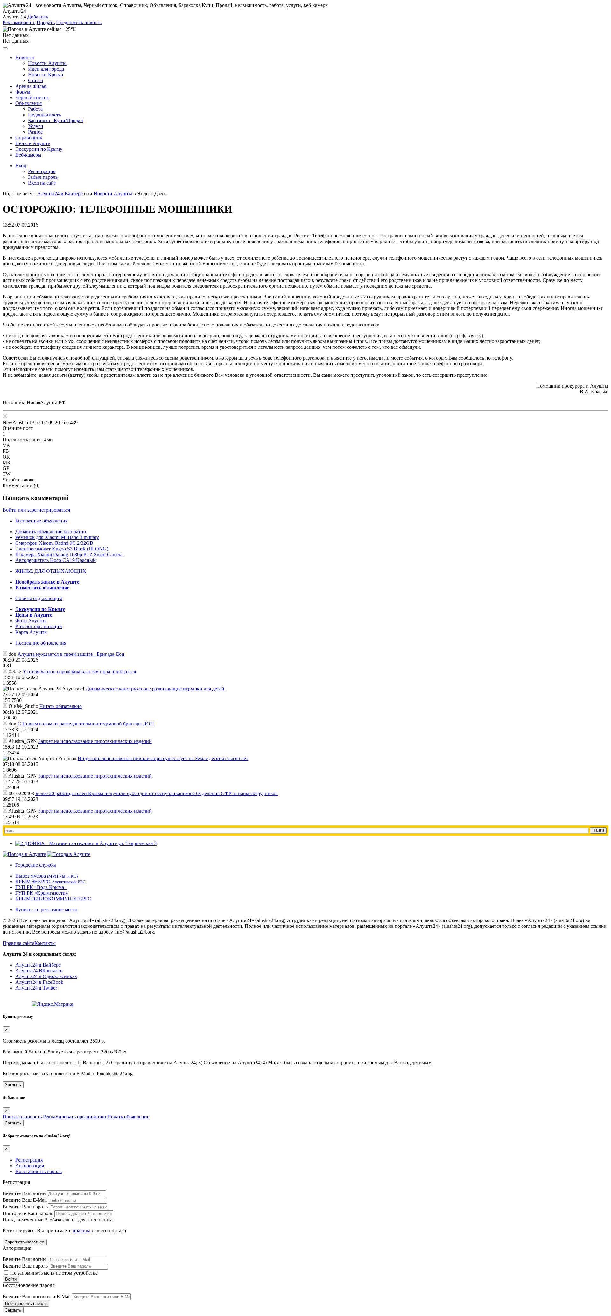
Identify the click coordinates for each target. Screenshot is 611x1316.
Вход (20, 165)
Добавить (37, 16)
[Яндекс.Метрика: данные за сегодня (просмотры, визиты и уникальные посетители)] (52, 1004)
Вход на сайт (42, 183)
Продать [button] (46, 22)
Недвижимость (44, 114)
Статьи (35, 80)
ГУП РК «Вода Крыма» (41, 887)
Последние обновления (40, 643)
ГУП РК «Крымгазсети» (41, 893)
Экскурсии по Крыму (38, 149)
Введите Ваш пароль (25, 1206)
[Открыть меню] (5, 48)
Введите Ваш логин (24, 1193)
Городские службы (35, 865)
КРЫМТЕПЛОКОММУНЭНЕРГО (53, 898)
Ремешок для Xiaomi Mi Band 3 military (57, 537)
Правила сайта (18, 943)
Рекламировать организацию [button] (74, 1116)
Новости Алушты (47, 63)
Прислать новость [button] (22, 1116)
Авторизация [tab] (29, 1165)
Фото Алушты (30, 620)
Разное (35, 132)
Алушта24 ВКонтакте (38, 970)
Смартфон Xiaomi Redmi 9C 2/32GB (54, 543)
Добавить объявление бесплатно (50, 531)
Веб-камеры (28, 155)
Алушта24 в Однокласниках (46, 976)
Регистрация (41, 171)
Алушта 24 (14, 16)
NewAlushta (15, 422)
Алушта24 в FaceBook (39, 982)
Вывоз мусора (46, 875)
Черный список (32, 97)
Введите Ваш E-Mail (25, 1200)
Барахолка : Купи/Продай (55, 120)
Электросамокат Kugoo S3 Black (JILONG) (61, 548)
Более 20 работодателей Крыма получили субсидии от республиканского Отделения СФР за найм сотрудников (156, 793)
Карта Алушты (31, 632)
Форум (22, 91)
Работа (35, 109)
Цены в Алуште (32, 143)
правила (81, 1230)
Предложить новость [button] (79, 22)
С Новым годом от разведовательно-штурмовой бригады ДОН (86, 723)
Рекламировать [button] (19, 22)
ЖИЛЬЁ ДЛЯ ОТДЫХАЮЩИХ (50, 571)
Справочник (28, 137)
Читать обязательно (60, 706)
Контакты (45, 943)
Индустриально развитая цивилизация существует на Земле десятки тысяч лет (163, 758)
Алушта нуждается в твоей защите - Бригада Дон (71, 654)
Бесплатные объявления (41, 520)
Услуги (35, 126)
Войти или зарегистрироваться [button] (36, 510)
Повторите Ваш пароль (28, 1213)
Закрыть (13, 1084)
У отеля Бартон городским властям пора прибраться (79, 671)
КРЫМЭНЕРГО (50, 881)
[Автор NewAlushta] (5, 416)
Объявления (28, 103)
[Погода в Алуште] (24, 854)
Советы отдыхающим (38, 598)
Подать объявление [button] (128, 1116)
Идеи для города (46, 69)
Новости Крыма (45, 74)
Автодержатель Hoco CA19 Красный (55, 560)
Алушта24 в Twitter (36, 987)
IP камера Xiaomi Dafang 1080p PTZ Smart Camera (69, 554)
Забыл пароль (43, 177)
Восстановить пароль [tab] (38, 1171)
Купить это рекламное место (46, 909)
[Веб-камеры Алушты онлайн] (68, 854)
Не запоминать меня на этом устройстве (53, 1273)
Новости (24, 57)
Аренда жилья (30, 86)
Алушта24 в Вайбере (38, 965)
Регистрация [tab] (29, 1160)
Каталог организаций (38, 626)
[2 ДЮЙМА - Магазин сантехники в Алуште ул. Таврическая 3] (86, 843)
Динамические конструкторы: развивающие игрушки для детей (155, 688)
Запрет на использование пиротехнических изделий (95, 741)
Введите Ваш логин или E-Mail (37, 1296)
